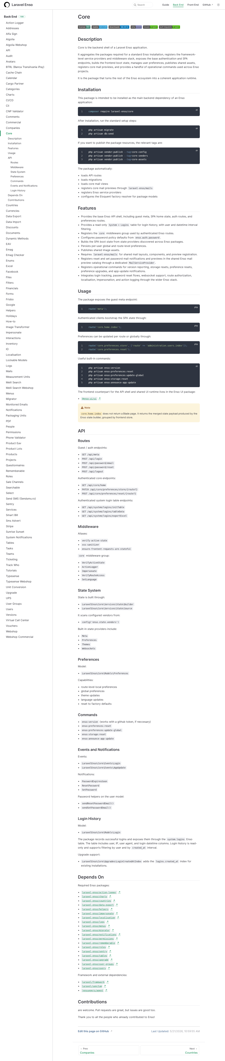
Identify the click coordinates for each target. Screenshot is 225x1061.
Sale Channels (14, 482)
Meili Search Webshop (19, 387)
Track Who (12, 565)
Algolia (10, 39)
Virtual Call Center (17, 620)
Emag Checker (15, 255)
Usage (11, 153)
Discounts (12, 227)
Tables (10, 542)
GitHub (207, 4)
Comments (12, 116)
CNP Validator (15, 111)
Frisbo (10, 299)
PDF (8, 421)
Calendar (11, 78)
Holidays (11, 316)
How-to (10, 321)
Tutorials (11, 570)
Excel (9, 266)
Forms (10, 293)
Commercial (13, 122)
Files (9, 277)
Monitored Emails (17, 404)
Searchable (13, 487)
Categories (13, 89)
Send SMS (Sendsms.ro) (21, 498)
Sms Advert (13, 520)
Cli (7, 105)
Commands (17, 181)
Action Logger (15, 22)
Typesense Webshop (18, 581)
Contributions (16, 200)
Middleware (17, 167)
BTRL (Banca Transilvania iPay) (25, 67)
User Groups (14, 603)
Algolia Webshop (16, 44)
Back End (178, 4)
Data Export (13, 216)
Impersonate (13, 332)
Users (9, 609)
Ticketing (11, 559)
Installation (14, 143)
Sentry (10, 504)
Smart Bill (12, 515)
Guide (165, 4)
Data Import (13, 221)
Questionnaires (15, 465)
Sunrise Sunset (15, 531)
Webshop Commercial (19, 636)
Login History (18, 190)
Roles (9, 476)
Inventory (12, 343)
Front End (193, 4)
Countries (12, 205)
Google (10, 304)
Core (9, 133)
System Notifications (19, 537)
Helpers (10, 310)
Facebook (12, 271)
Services (11, 509)
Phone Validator (16, 437)
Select (10, 493)
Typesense (12, 576)
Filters (10, 282)
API (8, 50)
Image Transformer (17, 327)
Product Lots (14, 448)
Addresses (12, 28)
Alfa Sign (11, 33)
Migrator (11, 398)
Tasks (9, 548)
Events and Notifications (24, 185)
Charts (10, 94)
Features (13, 148)
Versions (11, 614)
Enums (10, 260)
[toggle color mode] (218, 5)
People (10, 426)
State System (18, 171)
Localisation (13, 354)
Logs (9, 365)
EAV (8, 244)
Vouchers (11, 625)
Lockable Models (16, 360)
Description (15, 138)
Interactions (13, 338)
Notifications (14, 410)
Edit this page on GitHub (93, 1031)
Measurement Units (18, 376)
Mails (9, 371)
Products (11, 454)
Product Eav (13, 443)
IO (7, 349)
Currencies (12, 210)
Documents (13, 233)
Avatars (10, 61)
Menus (10, 393)
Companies (13, 128)
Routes (14, 162)
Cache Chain (14, 72)
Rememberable (15, 470)
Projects (11, 459)
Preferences (17, 176)
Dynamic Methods (17, 238)
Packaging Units (16, 415)
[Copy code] (195, 111)
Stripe (9, 526)
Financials (12, 288)
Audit (9, 56)
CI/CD (10, 100)
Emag (9, 249)
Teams (10, 553)
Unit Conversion (16, 587)
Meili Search (13, 382)
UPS (8, 598)
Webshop (11, 631)
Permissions (13, 432)
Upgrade (11, 592)
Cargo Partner (15, 83)
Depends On (15, 195)
